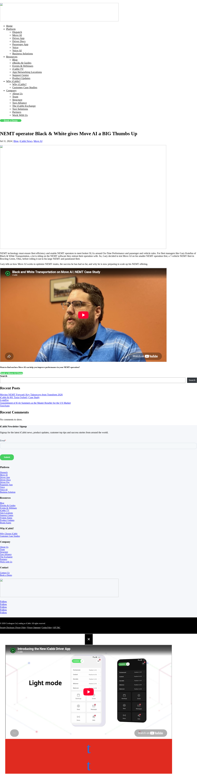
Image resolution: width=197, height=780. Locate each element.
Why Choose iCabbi (8, 534)
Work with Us (6, 562)
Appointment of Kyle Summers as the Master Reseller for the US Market (35, 403)
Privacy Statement (33, 627)
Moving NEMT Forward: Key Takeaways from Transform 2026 (31, 394)
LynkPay (4, 400)
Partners (16, 112)
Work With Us (20, 115)
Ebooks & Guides (7, 505)
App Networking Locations (27, 72)
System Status (6, 518)
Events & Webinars (22, 65)
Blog (15, 59)
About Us (17, 93)
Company (11, 90)
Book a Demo (11, 120)
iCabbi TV (18, 69)
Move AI (17, 35)
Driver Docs (19, 41)
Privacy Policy (20, 627)
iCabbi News (26, 141)
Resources (11, 56)
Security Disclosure (7, 627)
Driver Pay (5, 482)
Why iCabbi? (13, 81)
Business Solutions (22, 53)
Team (15, 96)
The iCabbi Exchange (24, 105)
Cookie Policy (47, 627)
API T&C (56, 627)
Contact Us (5, 573)
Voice (15, 47)
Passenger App (20, 44)
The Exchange (6, 557)
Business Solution (7, 492)
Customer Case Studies (24, 87)
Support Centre (20, 75)
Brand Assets (5, 523)
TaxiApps (5, 405)
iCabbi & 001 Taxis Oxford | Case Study (20, 397)
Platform (11, 29)
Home (9, 25)
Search (3, 376)
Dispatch (17, 32)
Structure (17, 99)
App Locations (6, 513)
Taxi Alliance (19, 102)
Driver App (18, 38)
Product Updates (21, 78)
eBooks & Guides (21, 62)
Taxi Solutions (20, 109)
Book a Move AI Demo (11, 373)
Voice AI (17, 50)
